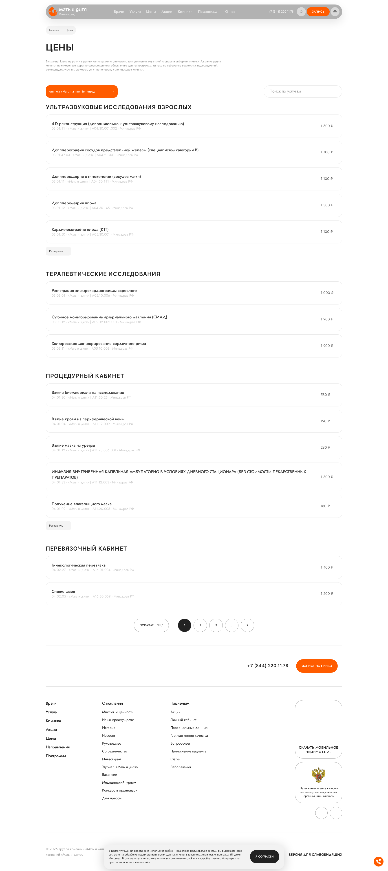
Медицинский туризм (119, 782)
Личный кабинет (183, 719)
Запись (318, 11)
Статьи (175, 759)
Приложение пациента (188, 751)
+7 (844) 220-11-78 (281, 11)
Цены (151, 11)
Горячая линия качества (189, 735)
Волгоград (67, 14)
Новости (108, 735)
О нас (230, 11)
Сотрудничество (114, 751)
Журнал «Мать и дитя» (120, 767)
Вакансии (109, 774)
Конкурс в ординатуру (119, 790)
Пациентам (207, 11)
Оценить (328, 796)
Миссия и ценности (117, 711)
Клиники (185, 11)
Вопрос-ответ (180, 743)
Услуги (135, 11)
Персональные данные (188, 727)
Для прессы (111, 798)
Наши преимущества (118, 719)
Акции (166, 11)
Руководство (111, 743)
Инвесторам (111, 759)
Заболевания (181, 767)
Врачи (119, 11)
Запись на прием (317, 666)
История (108, 727)
